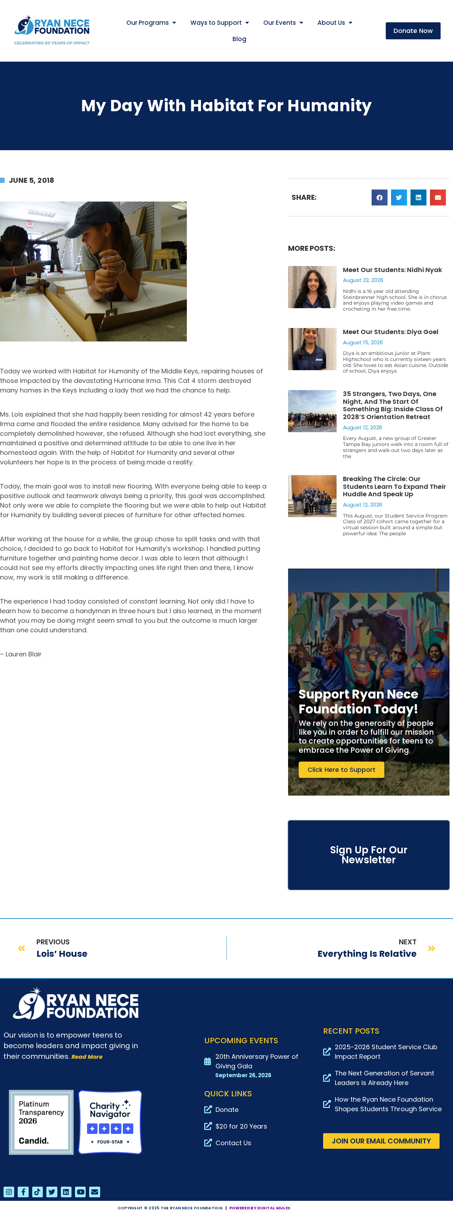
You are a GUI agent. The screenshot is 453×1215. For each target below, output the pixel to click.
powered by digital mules (259, 1208)
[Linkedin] (66, 1192)
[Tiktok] (37, 1192)
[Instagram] (9, 1192)
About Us (331, 22)
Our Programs (147, 22)
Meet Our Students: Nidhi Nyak (392, 269)
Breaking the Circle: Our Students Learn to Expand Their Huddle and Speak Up (394, 486)
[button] (380, 197)
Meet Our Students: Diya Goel (390, 331)
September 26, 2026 (243, 1075)
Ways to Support (216, 22)
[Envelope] (94, 1192)
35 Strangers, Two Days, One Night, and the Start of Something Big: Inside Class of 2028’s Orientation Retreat (393, 405)
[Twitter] (51, 1192)
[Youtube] (80, 1192)
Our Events (279, 22)
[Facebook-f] (23, 1192)
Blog (239, 39)
